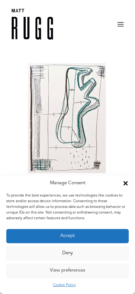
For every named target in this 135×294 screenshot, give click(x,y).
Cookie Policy (64, 285)
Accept (67, 235)
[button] (125, 183)
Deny (67, 253)
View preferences (67, 270)
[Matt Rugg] (32, 24)
